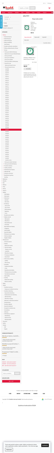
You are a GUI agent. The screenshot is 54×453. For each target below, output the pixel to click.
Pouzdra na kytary (8, 165)
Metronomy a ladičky (9, 258)
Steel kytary (7, 44)
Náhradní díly (7, 171)
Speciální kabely (7, 232)
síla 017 (7, 86)
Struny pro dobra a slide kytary (11, 61)
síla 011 (7, 74)
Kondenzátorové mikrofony (11, 294)
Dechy (4, 188)
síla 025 (7, 101)
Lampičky (7, 251)
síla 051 (7, 148)
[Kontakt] (18, 393)
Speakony (7, 211)
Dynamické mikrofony (9, 292)
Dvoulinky (7, 224)
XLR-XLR (6, 200)
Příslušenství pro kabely (9, 234)
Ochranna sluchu (8, 241)
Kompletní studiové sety (9, 308)
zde (37, 446)
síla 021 (7, 93)
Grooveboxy (7, 310)
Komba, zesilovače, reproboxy (10, 46)
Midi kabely (6, 194)
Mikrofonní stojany (9, 253)
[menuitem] (3, 12)
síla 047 (7, 139)
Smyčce (4, 190)
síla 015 (7, 82)
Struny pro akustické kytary (11, 163)
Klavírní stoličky (8, 281)
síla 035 (7, 118)
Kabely (4, 192)
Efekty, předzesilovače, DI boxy (11, 48)
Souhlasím (45, 445)
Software (6, 311)
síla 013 (7, 78)
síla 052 (7, 146)
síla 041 (7, 129)
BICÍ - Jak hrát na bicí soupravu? (9, 365)
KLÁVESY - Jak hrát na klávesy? (9, 363)
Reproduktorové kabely (9, 226)
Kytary (4, 34)
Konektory (6, 203)
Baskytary (5, 179)
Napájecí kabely (7, 237)
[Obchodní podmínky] (35, 393)
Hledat (32, 7)
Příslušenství (6, 239)
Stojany (6, 243)
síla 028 (7, 107)
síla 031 (7, 112)
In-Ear (6, 268)
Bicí (4, 182)
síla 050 (7, 144)
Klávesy (4, 184)
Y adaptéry (6, 228)
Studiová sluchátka (9, 266)
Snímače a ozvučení (8, 173)
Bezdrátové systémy (8, 175)
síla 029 (7, 108)
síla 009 (7, 70)
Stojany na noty (8, 249)
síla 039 (7, 125)
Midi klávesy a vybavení (9, 313)
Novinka (7, 19)
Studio (4, 285)
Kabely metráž (7, 217)
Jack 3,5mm (7, 207)
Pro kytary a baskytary (9, 255)
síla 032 (7, 114)
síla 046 (7, 137)
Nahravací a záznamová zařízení (11, 300)
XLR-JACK (7, 201)
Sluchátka (6, 264)
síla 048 (7, 141)
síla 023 (7, 97)
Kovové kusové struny (10, 67)
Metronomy (7, 262)
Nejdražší (44, 37)
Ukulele (4, 181)
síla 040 (7, 127)
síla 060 (7, 158)
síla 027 (7, 105)
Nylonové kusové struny (10, 65)
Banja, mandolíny (8, 42)
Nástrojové (6, 196)
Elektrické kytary (8, 40)
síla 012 (7, 76)
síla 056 (7, 154)
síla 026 (7, 103)
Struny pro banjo (8, 55)
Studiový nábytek (8, 304)
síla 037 (7, 122)
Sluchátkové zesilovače (10, 274)
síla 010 (7, 72)
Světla (4, 323)
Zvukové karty (7, 302)
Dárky (4, 283)
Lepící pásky (7, 275)
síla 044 (7, 133)
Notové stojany (8, 247)
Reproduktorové (8, 222)
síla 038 (7, 124)
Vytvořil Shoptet (48, 399)
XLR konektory (8, 209)
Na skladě (8, 17)
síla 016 (7, 84)
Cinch (6, 213)
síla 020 (7, 91)
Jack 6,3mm (7, 205)
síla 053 (7, 150)
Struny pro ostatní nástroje (10, 162)
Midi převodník (8, 319)
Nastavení (9, 449)
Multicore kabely (8, 236)
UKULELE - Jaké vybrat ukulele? (9, 361)
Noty (4, 186)
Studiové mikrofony (8, 291)
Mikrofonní (6, 198)
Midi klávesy (7, 315)
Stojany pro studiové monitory (11, 289)
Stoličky (6, 177)
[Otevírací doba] (27, 393)
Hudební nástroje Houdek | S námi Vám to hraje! (27, 390)
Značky (4, 325)
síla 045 (7, 135)
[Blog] (43, 393)
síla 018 (7, 88)
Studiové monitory (8, 287)
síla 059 (7, 156)
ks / (11, 381)
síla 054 (7, 152)
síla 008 (7, 69)
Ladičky (6, 260)
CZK (44, 3)
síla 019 (7, 89)
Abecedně (26, 40)
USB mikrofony (8, 296)
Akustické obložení (8, 306)
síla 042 (7, 131)
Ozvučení (5, 321)
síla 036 (7, 120)
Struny (5, 50)
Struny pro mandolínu (9, 57)
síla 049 (7, 143)
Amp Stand (7, 256)
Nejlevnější (36, 37)
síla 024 (7, 99)
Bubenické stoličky (9, 279)
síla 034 (7, 116)
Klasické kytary (7, 38)
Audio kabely (7, 230)
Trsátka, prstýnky (8, 167)
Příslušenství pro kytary (9, 169)
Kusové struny (8, 63)
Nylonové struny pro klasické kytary (12, 53)
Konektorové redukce (9, 215)
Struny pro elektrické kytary (11, 51)
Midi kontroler (8, 317)
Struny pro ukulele (9, 59)
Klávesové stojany (9, 245)
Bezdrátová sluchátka (9, 270)
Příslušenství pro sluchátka (10, 272)
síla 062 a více (8, 160)
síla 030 (7, 110)
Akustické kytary (8, 36)
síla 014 (7, 80)
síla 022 (7, 95)
